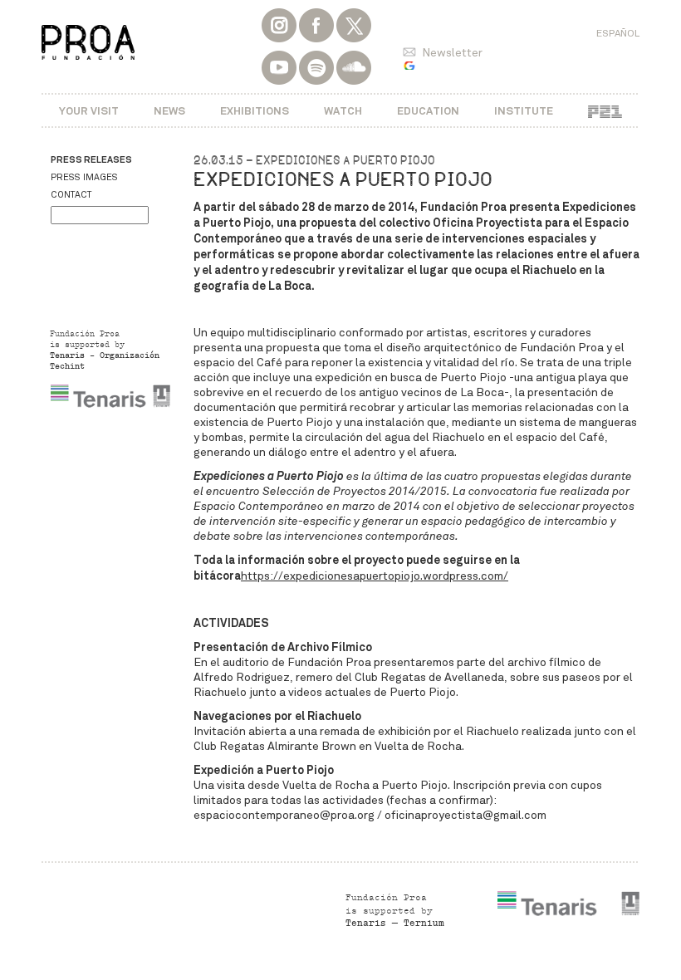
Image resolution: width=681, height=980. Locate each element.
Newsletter (452, 53)
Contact (71, 194)
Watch (343, 111)
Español (617, 33)
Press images (84, 177)
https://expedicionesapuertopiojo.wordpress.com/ (374, 576)
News (169, 111)
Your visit (89, 111)
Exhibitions (254, 111)
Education (428, 111)
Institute (523, 111)
